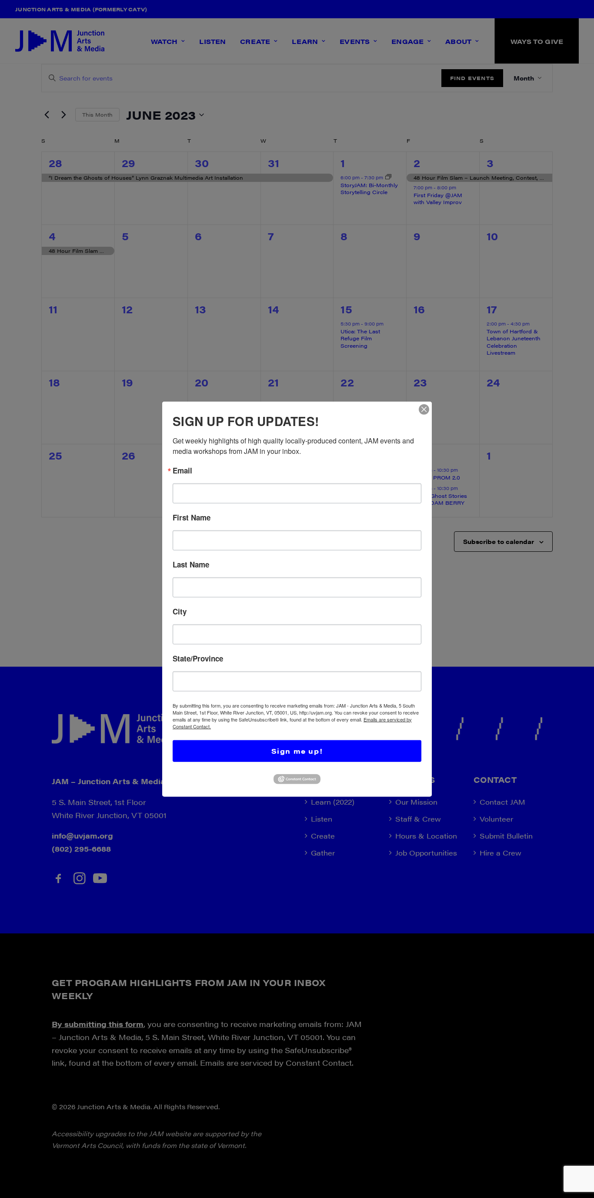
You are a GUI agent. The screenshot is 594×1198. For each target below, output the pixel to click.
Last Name (191, 564)
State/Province (198, 658)
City (180, 611)
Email (182, 470)
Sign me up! (297, 750)
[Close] (424, 409)
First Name (191, 517)
